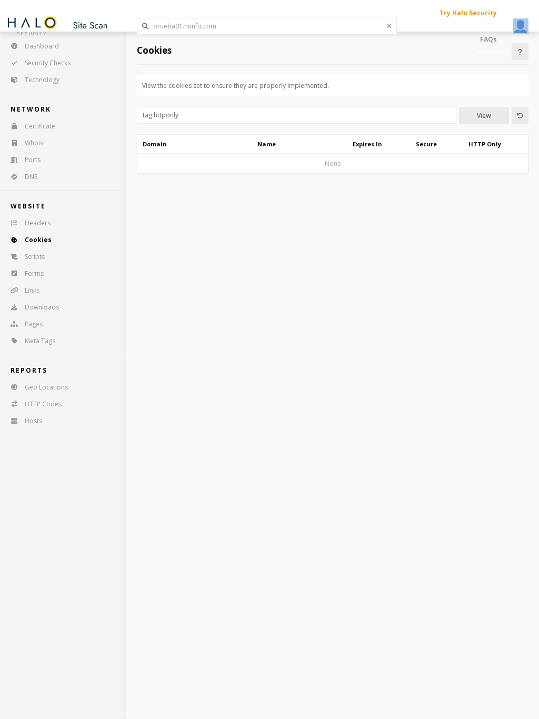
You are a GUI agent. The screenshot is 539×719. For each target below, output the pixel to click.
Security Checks (48, 62)
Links (32, 290)
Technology (42, 79)
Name (266, 144)
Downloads (42, 307)
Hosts (33, 420)
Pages (34, 323)
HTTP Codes (43, 404)
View (484, 115)
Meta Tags (40, 340)
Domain (155, 144)
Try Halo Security (468, 12)
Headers (38, 222)
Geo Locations (46, 387)
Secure (426, 144)
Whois (34, 142)
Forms (34, 273)
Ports (33, 159)
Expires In (367, 144)
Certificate (40, 126)
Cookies (38, 239)
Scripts (35, 256)
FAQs (488, 39)
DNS (31, 176)
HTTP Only (484, 144)
